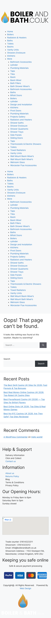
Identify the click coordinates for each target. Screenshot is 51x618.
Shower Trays (16, 132)
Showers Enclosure (16, 53)
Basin (13, 77)
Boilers (10, 34)
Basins (10, 46)
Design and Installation (21, 104)
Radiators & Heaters (16, 37)
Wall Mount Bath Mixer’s (21, 159)
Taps (12, 71)
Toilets (10, 43)
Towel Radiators (18, 150)
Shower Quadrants (19, 129)
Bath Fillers (15, 83)
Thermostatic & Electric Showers (25, 144)
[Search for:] (22, 345)
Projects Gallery (17, 117)
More (9, 59)
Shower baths (17, 123)
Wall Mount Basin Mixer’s (22, 156)
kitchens (11, 56)
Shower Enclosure (18, 126)
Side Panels (16, 135)
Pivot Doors (15, 110)
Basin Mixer (15, 80)
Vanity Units (13, 50)
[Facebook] (5, 510)
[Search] (43, 345)
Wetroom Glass (17, 162)
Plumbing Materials (19, 68)
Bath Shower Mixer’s (20, 86)
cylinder (14, 65)
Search (7, 359)
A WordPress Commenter (16, 437)
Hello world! (37, 437)
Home (10, 31)
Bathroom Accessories (21, 62)
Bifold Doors (16, 95)
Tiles (12, 74)
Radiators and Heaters (21, 119)
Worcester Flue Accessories (23, 165)
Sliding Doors (16, 138)
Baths (10, 40)
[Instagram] (12, 510)
